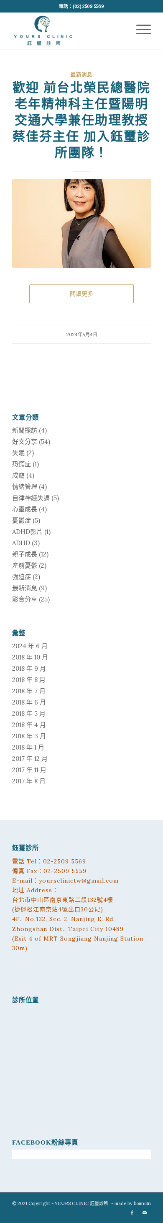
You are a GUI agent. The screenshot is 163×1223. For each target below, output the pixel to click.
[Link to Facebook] (132, 1212)
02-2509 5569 (64, 861)
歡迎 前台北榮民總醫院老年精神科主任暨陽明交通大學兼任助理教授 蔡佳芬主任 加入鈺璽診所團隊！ (81, 120)
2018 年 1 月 (28, 747)
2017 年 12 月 (30, 758)
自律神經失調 (31, 498)
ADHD (21, 543)
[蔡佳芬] (81, 223)
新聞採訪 (24, 430)
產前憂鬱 (24, 565)
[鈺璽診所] (67, 28)
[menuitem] (139, 21)
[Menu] (139, 21)
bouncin (142, 1203)
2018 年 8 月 (29, 680)
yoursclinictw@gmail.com (79, 880)
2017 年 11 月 (29, 770)
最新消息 (81, 74)
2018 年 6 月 (29, 702)
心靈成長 (24, 509)
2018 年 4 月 (29, 725)
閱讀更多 (81, 293)
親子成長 (24, 554)
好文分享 (24, 441)
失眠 (18, 453)
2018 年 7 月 (29, 691)
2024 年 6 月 (30, 646)
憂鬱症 (21, 520)
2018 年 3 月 (29, 736)
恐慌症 (21, 464)
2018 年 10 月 (30, 657)
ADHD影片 (27, 532)
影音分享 (24, 599)
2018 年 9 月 (29, 668)
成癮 (18, 475)
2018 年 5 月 (29, 713)
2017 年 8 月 (29, 781)
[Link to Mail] (144, 1212)
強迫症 (21, 577)
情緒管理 (24, 487)
